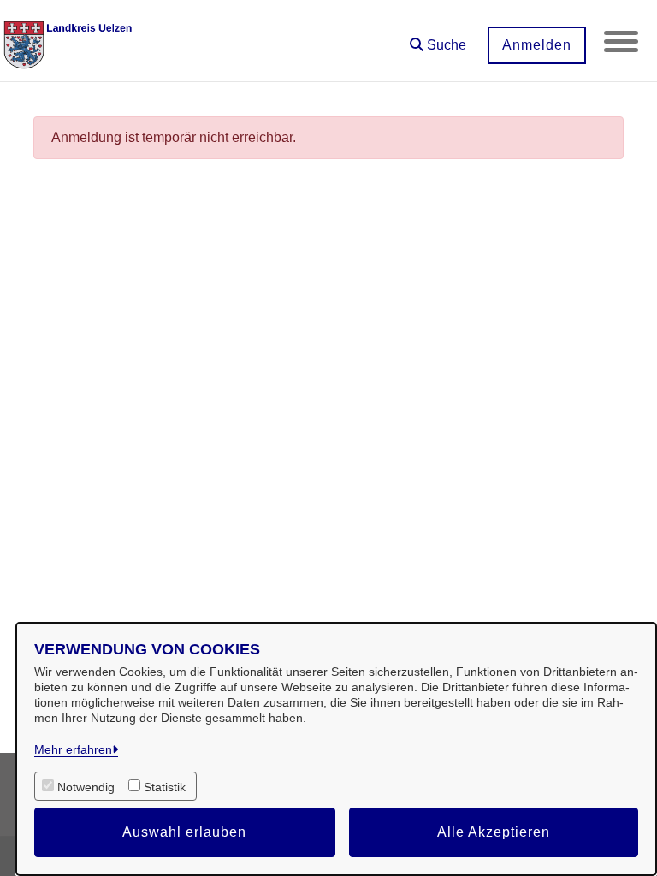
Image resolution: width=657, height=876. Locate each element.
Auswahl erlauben (184, 832)
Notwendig (86, 787)
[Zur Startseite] (71, 41)
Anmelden (536, 45)
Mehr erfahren (73, 749)
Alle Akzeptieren (493, 832)
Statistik (165, 787)
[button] (438, 39)
